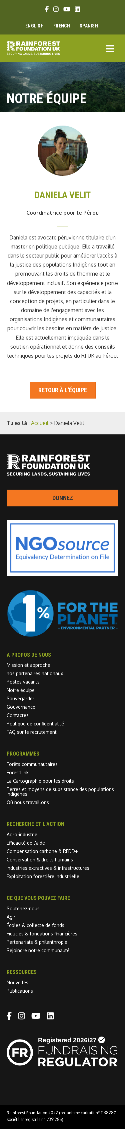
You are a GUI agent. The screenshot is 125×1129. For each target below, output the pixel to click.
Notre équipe (21, 690)
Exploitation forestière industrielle (43, 876)
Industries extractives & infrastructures (48, 868)
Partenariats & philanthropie (37, 942)
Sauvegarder (20, 698)
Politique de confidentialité (35, 723)
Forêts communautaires (32, 764)
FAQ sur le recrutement (32, 732)
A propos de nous (29, 655)
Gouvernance (21, 707)
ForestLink (18, 772)
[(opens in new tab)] (62, 635)
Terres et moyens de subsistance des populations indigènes (60, 791)
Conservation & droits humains (40, 859)
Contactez (18, 715)
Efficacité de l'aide (26, 843)
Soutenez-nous (23, 908)
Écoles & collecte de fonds (35, 925)
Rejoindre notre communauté (38, 950)
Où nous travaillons (28, 802)
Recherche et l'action (35, 824)
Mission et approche (28, 665)
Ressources (22, 972)
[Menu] (110, 48)
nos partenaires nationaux (35, 673)
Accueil (39, 423)
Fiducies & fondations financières (42, 933)
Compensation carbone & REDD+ (42, 851)
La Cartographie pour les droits (40, 781)
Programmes (23, 754)
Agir (11, 917)
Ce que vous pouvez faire (38, 898)
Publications (20, 991)
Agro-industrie (22, 834)
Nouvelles (17, 982)
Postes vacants (23, 682)
